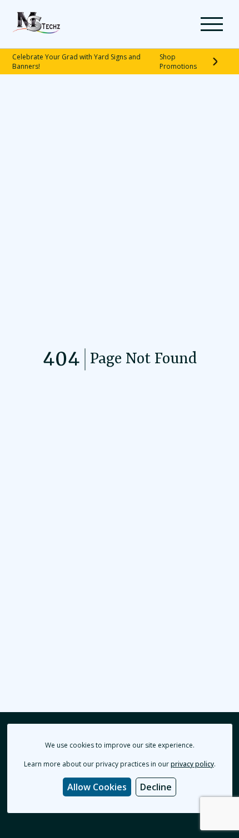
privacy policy (192, 764)
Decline (156, 787)
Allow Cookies (97, 787)
